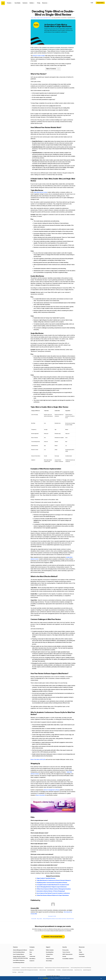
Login (92, 2)
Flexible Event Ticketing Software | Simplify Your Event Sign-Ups (32, 967)
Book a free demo (40, 795)
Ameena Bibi (33, 918)
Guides (40, 918)
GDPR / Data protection (67, 954)
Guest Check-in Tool (78, 969)
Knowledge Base (49, 952)
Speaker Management (87, 969)
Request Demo (100, 2)
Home (32, 17)
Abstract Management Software (20, 950)
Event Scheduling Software (19, 952)
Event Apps (14, 972)
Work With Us (32, 958)
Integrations (81, 954)
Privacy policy (65, 950)
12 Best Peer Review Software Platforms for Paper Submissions (53, 895)
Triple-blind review (70, 918)
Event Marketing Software (18, 962)
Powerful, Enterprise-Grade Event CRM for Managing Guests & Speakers (25, 969)
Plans (31, 952)
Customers (25, 2)
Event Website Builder (51, 969)
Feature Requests (50, 958)
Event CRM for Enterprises (18, 960)
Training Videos (49, 954)
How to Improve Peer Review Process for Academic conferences (53, 893)
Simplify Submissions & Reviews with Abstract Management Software (57, 967)
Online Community (42, 969)
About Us (32, 950)
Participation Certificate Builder (67, 969)
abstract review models (39, 55)
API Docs (48, 956)
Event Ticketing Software (18, 954)
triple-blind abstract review (40, 192)
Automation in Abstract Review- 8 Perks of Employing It (51, 891)
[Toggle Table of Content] (58, 69)
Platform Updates (50, 950)
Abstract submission (62, 918)
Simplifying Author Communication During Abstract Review (52, 882)
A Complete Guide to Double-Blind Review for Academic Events (53, 884)
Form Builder (58, 969)
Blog (35, 17)
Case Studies (17, 2)
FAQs (31, 954)
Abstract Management (47, 918)
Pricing (38, 2)
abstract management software (51, 789)
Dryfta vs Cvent (20, 972)
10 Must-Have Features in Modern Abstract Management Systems (54, 889)
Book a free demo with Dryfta (38, 759)
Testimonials (32, 956)
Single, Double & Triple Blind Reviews (44, 17)
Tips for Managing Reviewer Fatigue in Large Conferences (52, 886)
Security (64, 956)
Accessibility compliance (67, 958)
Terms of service (66, 952)
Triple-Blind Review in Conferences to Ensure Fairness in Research (54, 880)
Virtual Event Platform (16, 967)
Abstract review (55, 918)
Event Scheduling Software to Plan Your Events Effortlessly (81, 967)
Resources (45, 3)
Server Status (49, 960)
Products (9, 3)
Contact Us (32, 960)
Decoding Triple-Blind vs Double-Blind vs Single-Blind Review (53, 12)
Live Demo (45, 978)
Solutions (32, 3)
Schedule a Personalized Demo (53, 936)
